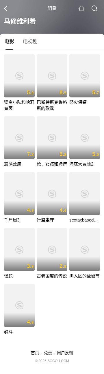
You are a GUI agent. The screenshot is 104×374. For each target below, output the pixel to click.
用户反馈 (65, 353)
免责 (48, 353)
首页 (35, 353)
